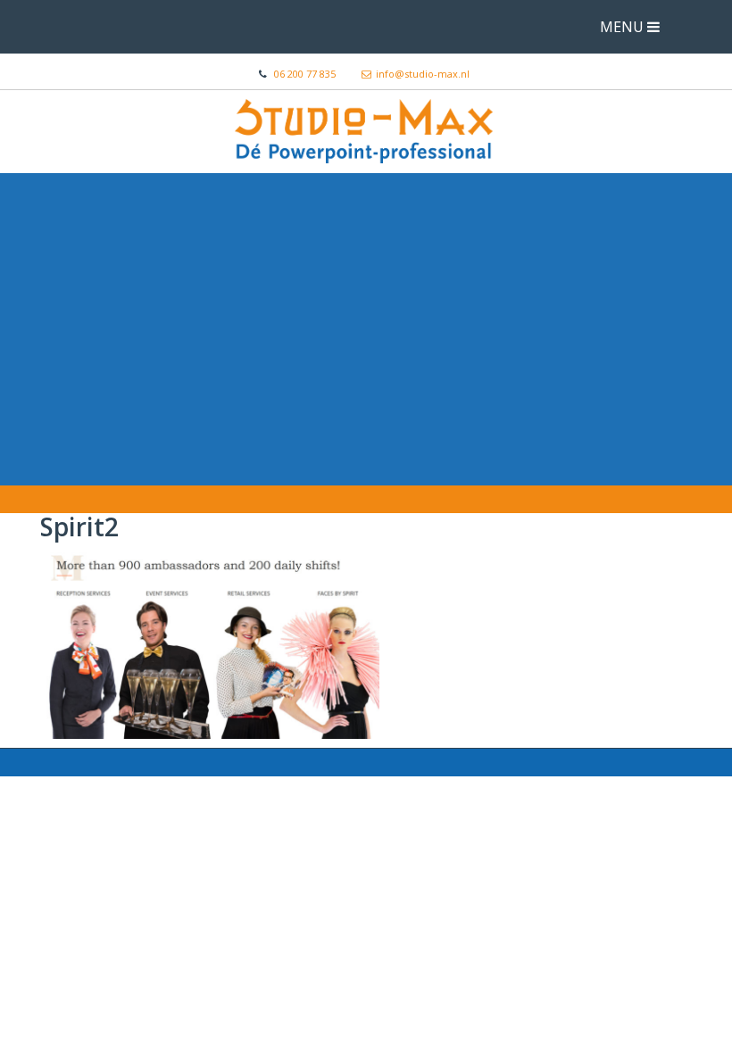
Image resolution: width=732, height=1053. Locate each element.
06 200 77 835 (305, 73)
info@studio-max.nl (423, 73)
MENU (623, 27)
